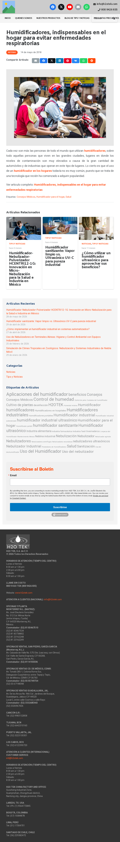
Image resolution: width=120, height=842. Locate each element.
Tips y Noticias (17, 244)
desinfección (41, 405)
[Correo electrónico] (78, 7)
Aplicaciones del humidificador (37, 394)
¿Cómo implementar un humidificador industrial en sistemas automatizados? (48, 329)
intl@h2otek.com (14, 758)
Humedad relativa (70, 406)
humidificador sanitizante (55, 425)
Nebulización (66, 436)
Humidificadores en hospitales (50, 410)
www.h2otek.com (23, 593)
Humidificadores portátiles (41, 415)
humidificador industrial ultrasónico (47, 420)
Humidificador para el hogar (50, 197)
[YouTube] (70, 7)
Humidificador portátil (24, 426)
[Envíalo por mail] (35, 60)
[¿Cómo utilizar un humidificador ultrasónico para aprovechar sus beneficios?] (96, 228)
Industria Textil (79, 431)
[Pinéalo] (67, 60)
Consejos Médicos (26, 197)
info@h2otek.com (53, 599)
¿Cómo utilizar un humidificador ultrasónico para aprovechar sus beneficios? (96, 260)
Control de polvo (80, 400)
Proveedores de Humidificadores (54, 447)
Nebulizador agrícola (103, 437)
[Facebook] (53, 7)
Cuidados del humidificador (97, 400)
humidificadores (20, 410)
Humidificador (89, 405)
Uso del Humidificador (40, 451)
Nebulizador (86, 436)
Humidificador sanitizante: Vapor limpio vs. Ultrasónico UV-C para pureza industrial (60, 256)
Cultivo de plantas (19, 405)
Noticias (86, 244)
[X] (61, 7)
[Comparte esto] (43, 60)
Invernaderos (93, 431)
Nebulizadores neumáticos (62, 442)
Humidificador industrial (74, 415)
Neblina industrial (45, 436)
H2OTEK (55, 404)
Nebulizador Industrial (23, 446)
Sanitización (86, 446)
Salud (68, 197)
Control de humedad (53, 399)
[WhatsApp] (86, 7)
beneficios (77, 394)
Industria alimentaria (38, 431)
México (32, 437)
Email (13, 475)
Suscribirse (60, 507)
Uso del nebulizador (78, 451)
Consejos (94, 394)
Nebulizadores (18, 441)
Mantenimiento (23, 437)
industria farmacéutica (62, 431)
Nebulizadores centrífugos (42, 442)
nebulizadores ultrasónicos (91, 441)
